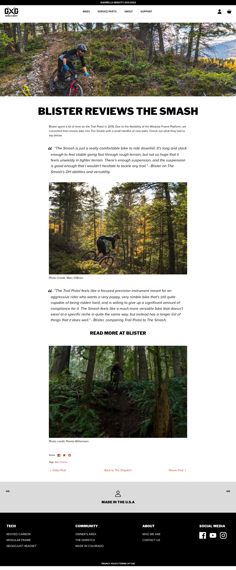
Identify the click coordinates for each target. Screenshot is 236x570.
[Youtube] (213, 535)
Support (146, 11)
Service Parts (107, 11)
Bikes (86, 11)
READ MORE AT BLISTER (118, 333)
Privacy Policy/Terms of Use (118, 563)
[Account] (219, 11)
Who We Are (151, 534)
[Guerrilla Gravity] (11, 11)
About (128, 11)
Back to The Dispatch (118, 470)
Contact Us (151, 540)
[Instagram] (223, 535)
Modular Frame (18, 540)
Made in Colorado (89, 546)
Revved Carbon (18, 534)
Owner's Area (85, 534)
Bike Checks (61, 462)
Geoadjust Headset (21, 546)
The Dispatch (85, 540)
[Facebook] (202, 535)
